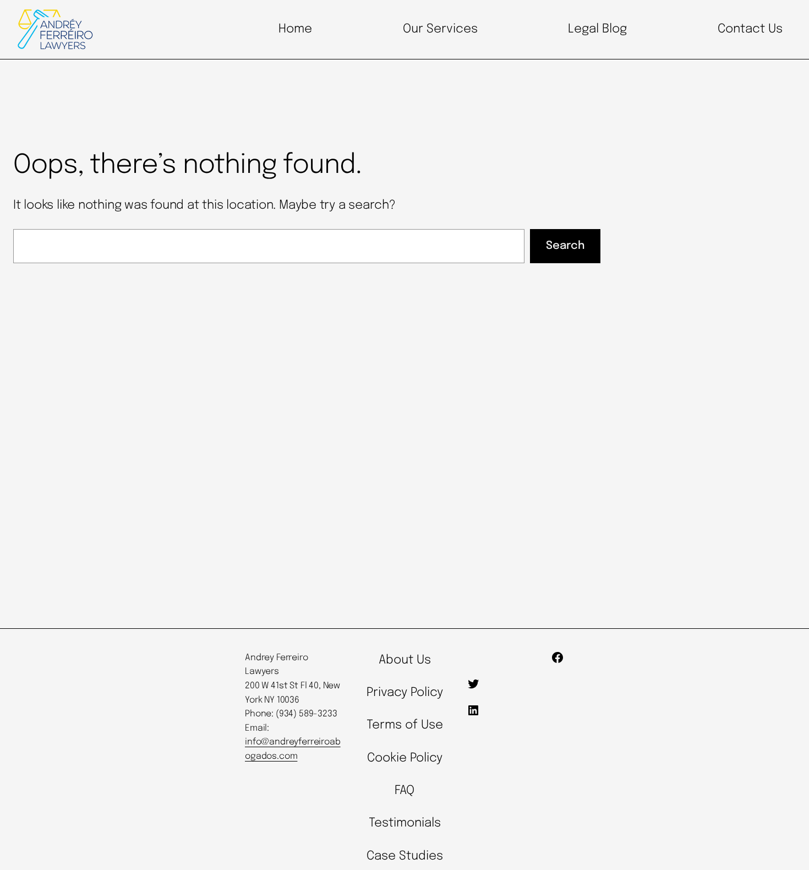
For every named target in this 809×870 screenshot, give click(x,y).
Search (565, 246)
